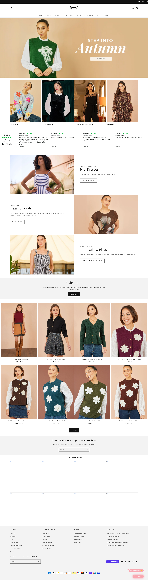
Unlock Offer (87, 297)
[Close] (98, 265)
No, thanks (87, 313)
